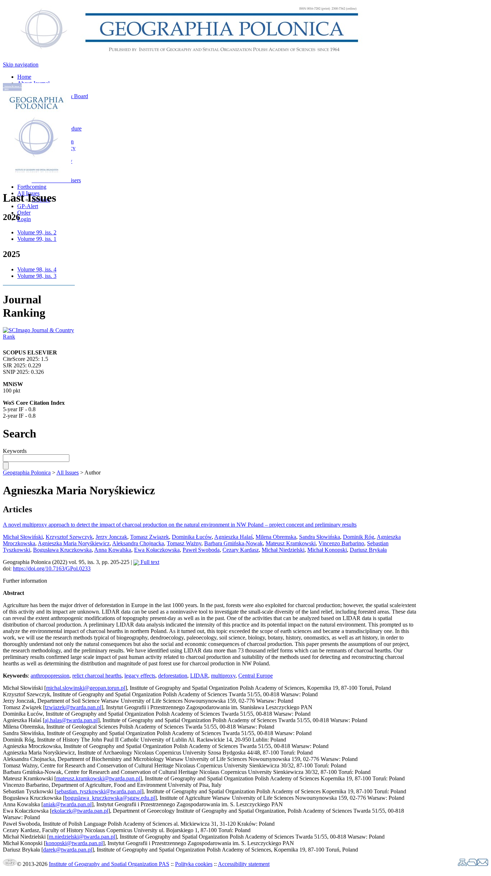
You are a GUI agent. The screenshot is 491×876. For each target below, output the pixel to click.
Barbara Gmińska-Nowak (233, 543)
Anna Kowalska (112, 550)
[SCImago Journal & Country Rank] (39, 337)
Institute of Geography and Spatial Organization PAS (109, 864)
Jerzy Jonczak (111, 537)
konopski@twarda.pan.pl (74, 843)
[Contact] (482, 864)
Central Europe (255, 676)
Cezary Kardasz (240, 550)
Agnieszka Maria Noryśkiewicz (74, 543)
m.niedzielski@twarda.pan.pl (82, 837)
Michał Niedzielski (283, 550)
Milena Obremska (276, 537)
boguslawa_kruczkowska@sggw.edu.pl (110, 798)
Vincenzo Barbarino (341, 543)
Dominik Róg (358, 537)
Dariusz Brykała (368, 550)
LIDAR (199, 676)
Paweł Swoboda (201, 550)
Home (24, 77)
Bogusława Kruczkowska (62, 550)
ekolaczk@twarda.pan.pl (80, 811)
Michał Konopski (327, 550)
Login (24, 219)
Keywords (15, 451)
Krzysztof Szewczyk (69, 537)
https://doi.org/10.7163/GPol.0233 (52, 568)
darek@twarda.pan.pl (67, 850)
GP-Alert (27, 206)
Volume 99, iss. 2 (36, 232)
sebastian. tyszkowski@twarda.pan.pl (99, 791)
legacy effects (139, 676)
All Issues (67, 472)
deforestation (172, 676)
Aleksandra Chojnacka (138, 543)
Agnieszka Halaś (233, 537)
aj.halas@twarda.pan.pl (71, 720)
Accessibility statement (244, 864)
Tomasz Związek (149, 537)
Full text (149, 562)
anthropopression (50, 676)
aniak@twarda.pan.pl (67, 804)
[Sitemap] (462, 864)
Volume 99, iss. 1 (36, 239)
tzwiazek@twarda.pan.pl (73, 707)
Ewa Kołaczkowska (157, 550)
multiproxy (223, 676)
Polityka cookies (193, 864)
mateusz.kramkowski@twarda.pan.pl (98, 778)
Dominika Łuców (192, 537)
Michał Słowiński (23, 537)
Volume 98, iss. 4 (36, 269)
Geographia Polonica (27, 472)
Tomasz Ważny (184, 543)
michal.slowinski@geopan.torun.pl (85, 688)
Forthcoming (31, 187)
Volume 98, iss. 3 (36, 276)
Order (24, 213)
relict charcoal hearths (96, 676)
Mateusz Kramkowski (291, 543)
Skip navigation (20, 64)
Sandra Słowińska (319, 537)
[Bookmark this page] (472, 864)
